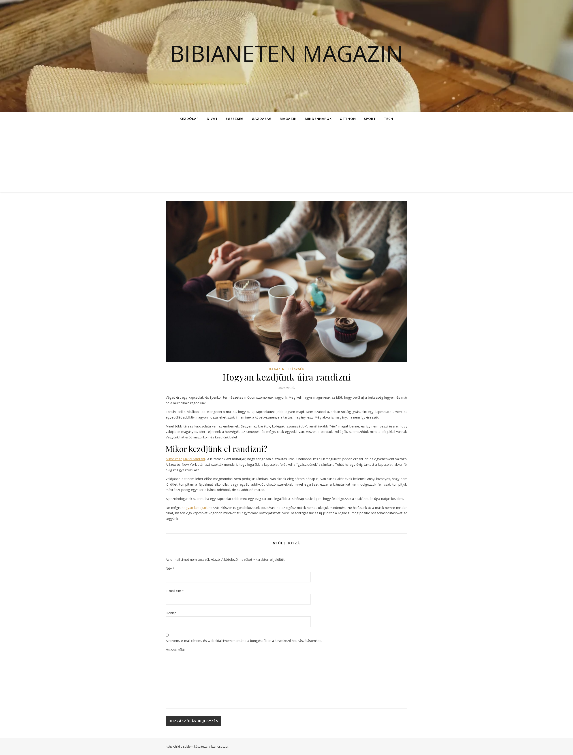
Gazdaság (262, 118)
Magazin (288, 118)
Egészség (235, 118)
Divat (212, 118)
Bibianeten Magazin (286, 53)
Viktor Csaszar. (219, 746)
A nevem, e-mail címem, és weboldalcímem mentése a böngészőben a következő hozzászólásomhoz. (244, 640)
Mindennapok (318, 118)
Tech (388, 118)
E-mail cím (175, 590)
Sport (370, 118)
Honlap (171, 613)
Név (170, 568)
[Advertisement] (286, 158)
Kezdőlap (189, 118)
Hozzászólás (176, 649)
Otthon (348, 118)
